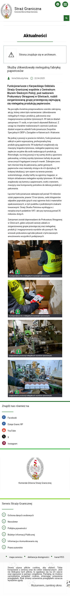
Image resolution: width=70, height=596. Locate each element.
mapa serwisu (15, 557)
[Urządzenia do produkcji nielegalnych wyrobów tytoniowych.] (35, 338)
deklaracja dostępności (38, 557)
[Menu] (65, 5)
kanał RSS (59, 557)
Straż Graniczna (21, 8)
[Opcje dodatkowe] (58, 5)
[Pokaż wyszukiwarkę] (66, 18)
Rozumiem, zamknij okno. (46, 585)
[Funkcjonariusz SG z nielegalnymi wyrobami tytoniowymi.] (35, 259)
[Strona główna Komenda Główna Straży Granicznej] (35, 469)
